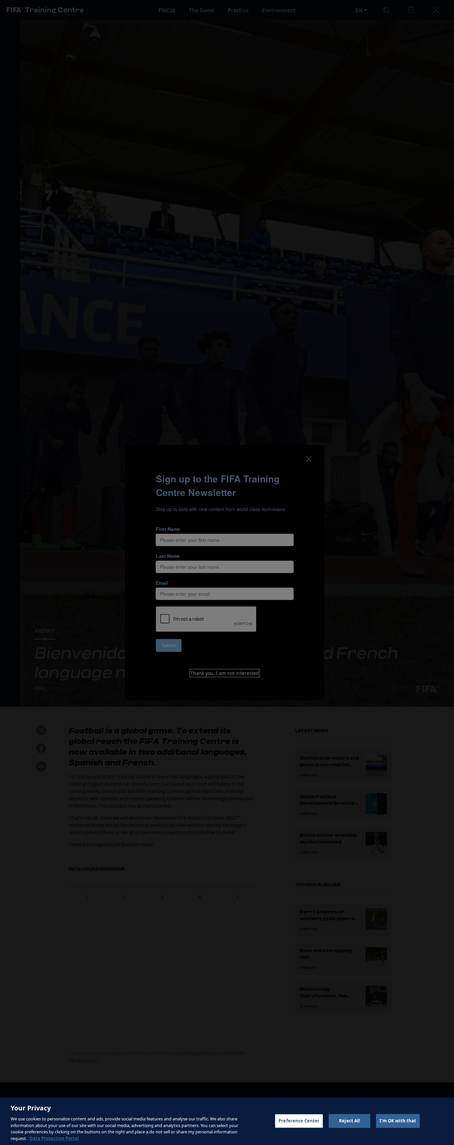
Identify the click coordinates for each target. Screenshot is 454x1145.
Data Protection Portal (54, 1138)
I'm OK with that (398, 1121)
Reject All (349, 1121)
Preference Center (299, 1121)
